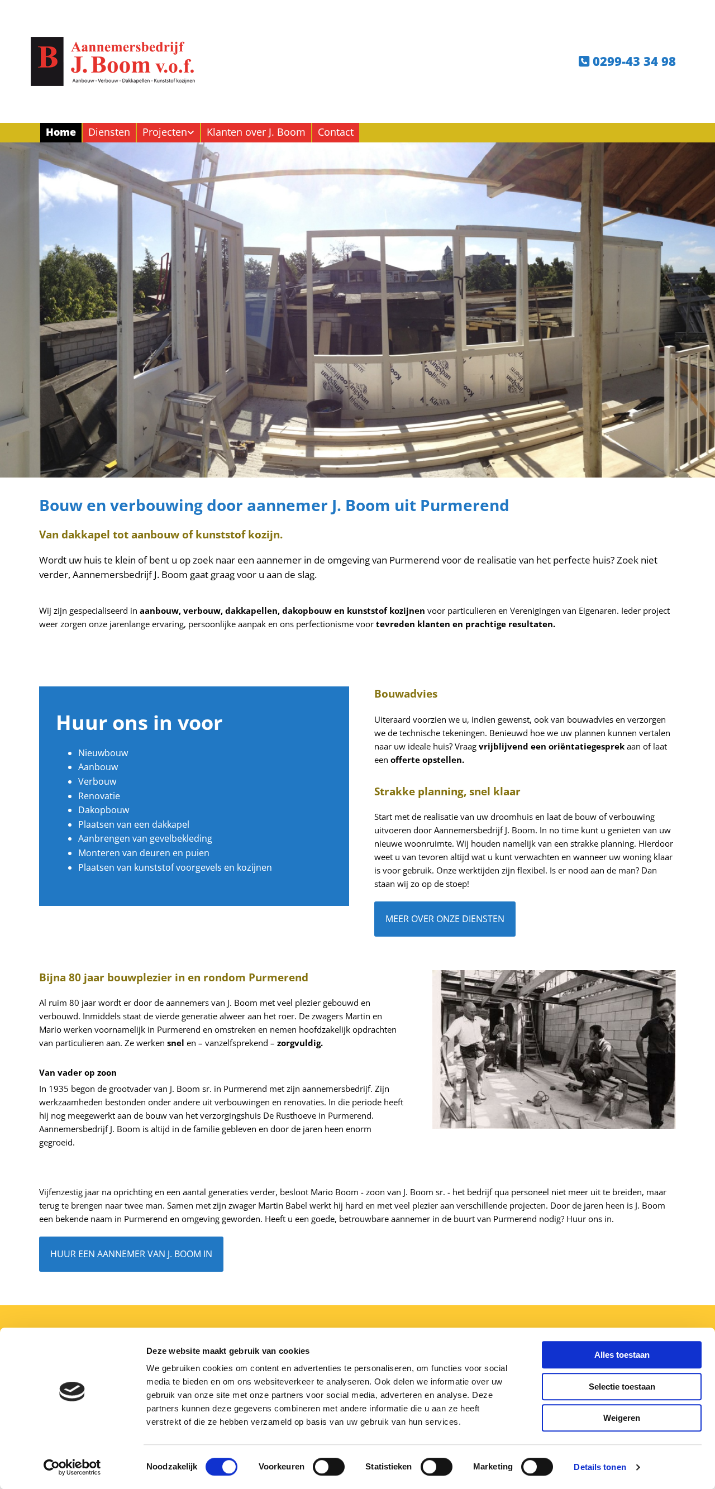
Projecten (164, 132)
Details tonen (600, 1467)
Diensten (109, 132)
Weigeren (621, 1418)
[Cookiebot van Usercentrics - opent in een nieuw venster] (72, 1467)
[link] (168, 132)
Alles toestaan (622, 1354)
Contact (336, 132)
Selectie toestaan (622, 1386)
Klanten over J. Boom (256, 132)
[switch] (329, 1467)
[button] (445, 918)
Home (61, 132)
